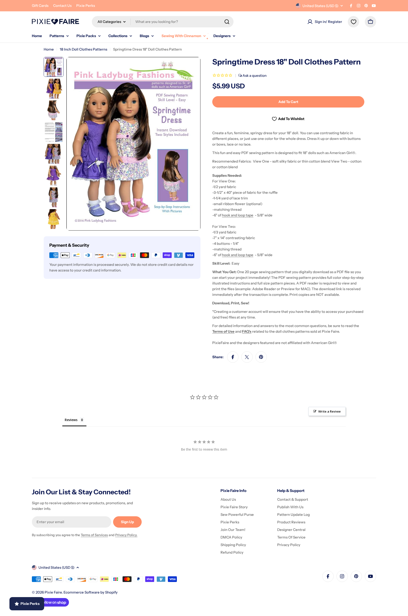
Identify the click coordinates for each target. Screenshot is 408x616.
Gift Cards (40, 5)
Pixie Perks (85, 5)
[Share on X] (247, 357)
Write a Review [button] (329, 411)
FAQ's (246, 331)
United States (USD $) (320, 6)
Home (49, 49)
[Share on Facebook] (232, 357)
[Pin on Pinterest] (261, 357)
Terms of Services (94, 535)
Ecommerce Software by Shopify (91, 592)
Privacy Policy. (126, 535)
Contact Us (62, 5)
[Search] (227, 22)
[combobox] (163, 21)
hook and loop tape (237, 215)
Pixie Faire (53, 592)
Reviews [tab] (71, 420)
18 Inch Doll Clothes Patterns (83, 49)
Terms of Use (223, 331)
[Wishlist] (353, 21)
